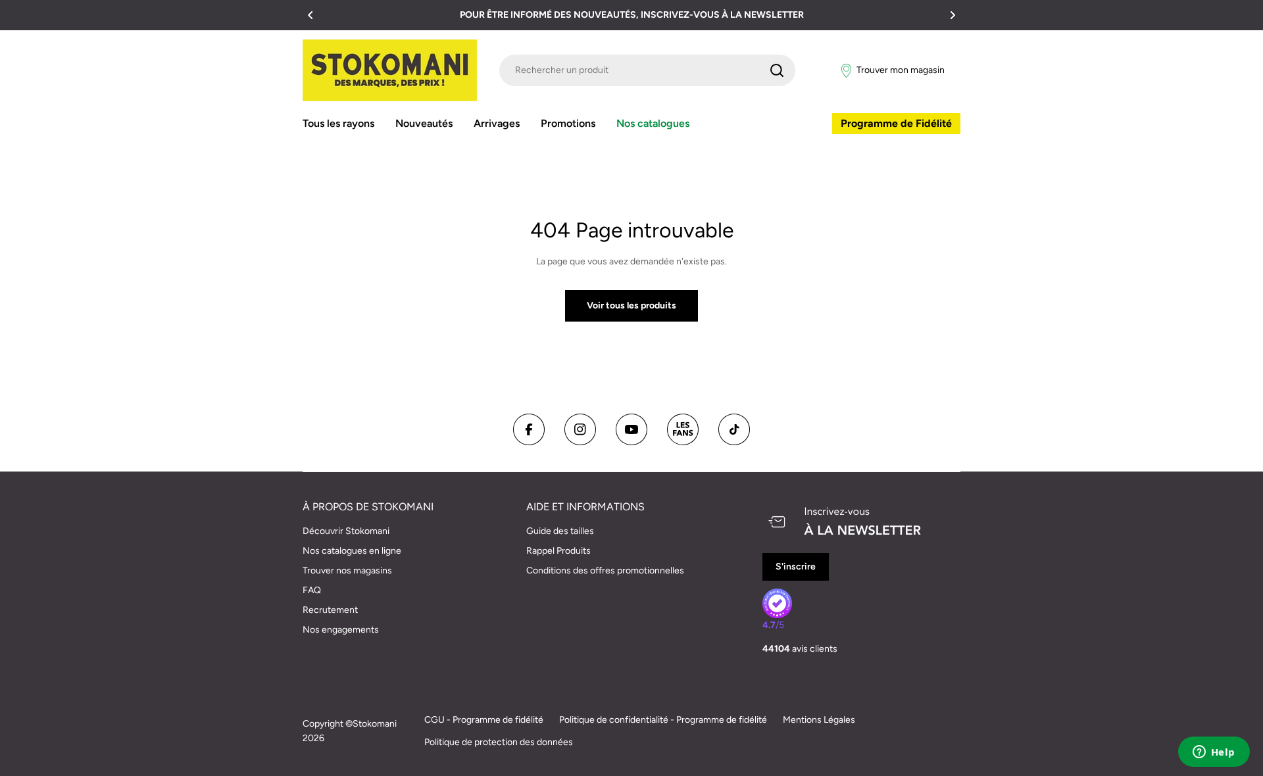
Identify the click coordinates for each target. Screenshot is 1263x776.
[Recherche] (777, 70)
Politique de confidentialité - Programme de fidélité (663, 719)
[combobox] (647, 70)
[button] (310, 15)
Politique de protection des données (498, 742)
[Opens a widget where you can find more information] (1213, 753)
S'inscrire (796, 566)
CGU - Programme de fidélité (483, 719)
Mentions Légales (819, 719)
